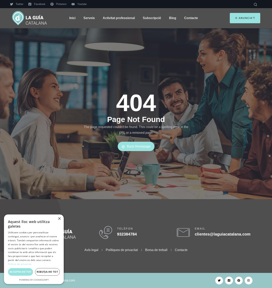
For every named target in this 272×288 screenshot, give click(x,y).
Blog (172, 18)
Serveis (89, 18)
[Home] (29, 18)
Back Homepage (139, 146)
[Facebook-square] (229, 280)
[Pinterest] (239, 280)
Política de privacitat (20, 264)
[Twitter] (219, 280)
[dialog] (34, 249)
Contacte (191, 18)
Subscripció (152, 18)
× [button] (59, 218)
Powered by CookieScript (34, 279)
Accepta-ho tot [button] (20, 271)
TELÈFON (125, 228)
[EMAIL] (183, 232)
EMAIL (200, 228)
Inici (72, 18)
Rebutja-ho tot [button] (47, 271)
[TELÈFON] (105, 232)
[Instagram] (248, 280)
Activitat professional (119, 18)
